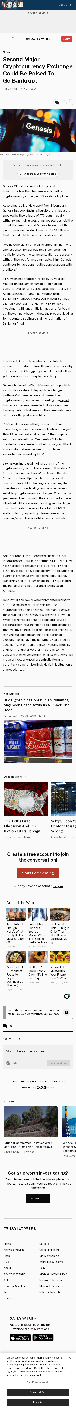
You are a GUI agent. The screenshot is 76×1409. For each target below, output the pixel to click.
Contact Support (49, 1249)
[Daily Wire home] (38, 39)
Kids (6, 1261)
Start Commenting (38, 873)
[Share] (69, 102)
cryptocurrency (13, 196)
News (7, 1243)
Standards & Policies (51, 1285)
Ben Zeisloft (10, 88)
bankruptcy (11, 288)
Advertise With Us (14, 1273)
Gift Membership (49, 1255)
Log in (58, 886)
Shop (7, 1255)
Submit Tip (38, 1198)
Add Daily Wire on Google (40, 173)
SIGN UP (66, 38)
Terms (7, 1292)
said (5, 439)
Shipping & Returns (50, 1279)
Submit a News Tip (50, 1292)
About (7, 1267)
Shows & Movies (14, 1249)
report (38, 205)
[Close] (70, 1358)
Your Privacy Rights (51, 1262)
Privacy (8, 1298)
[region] (38, 1381)
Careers (44, 1243)
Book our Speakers (15, 1285)
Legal (42, 1267)
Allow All (38, 1402)
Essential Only (38, 1392)
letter (7, 473)
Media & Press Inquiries (53, 1273)
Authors (8, 1279)
